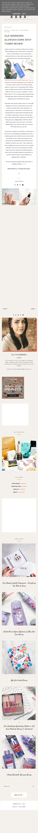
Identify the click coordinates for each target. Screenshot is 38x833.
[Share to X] (17, 185)
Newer (5, 308)
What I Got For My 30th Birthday (19, 453)
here (24, 164)
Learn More (16, 13)
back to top (18, 795)
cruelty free (14, 30)
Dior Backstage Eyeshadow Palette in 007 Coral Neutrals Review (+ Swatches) (19, 727)
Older (33, 308)
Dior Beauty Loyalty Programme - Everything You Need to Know (19, 584)
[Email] (22, 185)
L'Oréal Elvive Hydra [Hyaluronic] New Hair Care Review (19, 633)
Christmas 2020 (19, 486)
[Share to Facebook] (15, 185)
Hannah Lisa (17, 804)
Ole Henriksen (23, 30)
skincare (7, 32)
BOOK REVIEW (19, 483)
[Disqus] (19, 237)
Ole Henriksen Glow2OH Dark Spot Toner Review (18, 40)
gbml (24, 806)
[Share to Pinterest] (20, 185)
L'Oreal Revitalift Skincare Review (19, 774)
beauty (6, 30)
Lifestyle (19, 489)
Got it (24, 13)
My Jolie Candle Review (19, 680)
